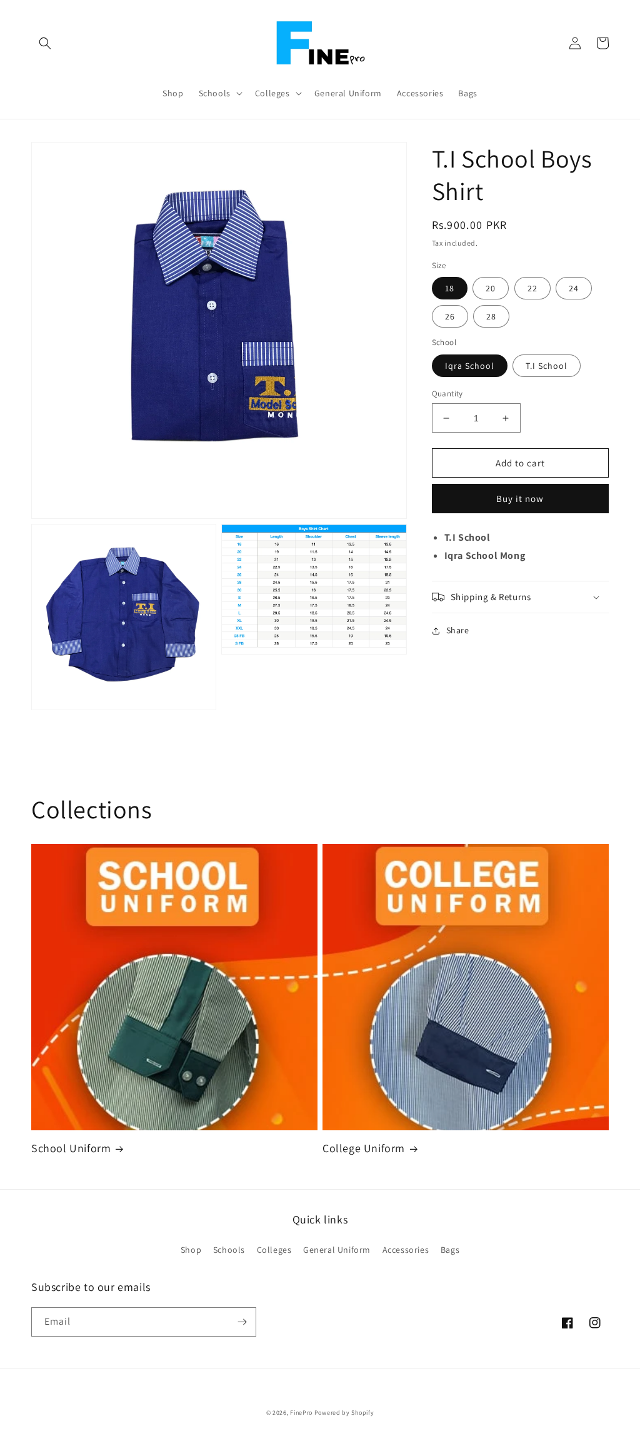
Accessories (405, 1249)
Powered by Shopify (344, 1412)
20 (491, 288)
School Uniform (71, 1148)
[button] (45, 43)
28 (491, 316)
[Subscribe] (242, 1322)
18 (449, 288)
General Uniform (337, 1249)
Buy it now (520, 499)
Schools (229, 1249)
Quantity (447, 393)
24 (574, 288)
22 (533, 288)
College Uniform (363, 1148)
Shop (191, 1249)
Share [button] (457, 630)
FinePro (301, 1412)
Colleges (274, 1249)
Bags (450, 1249)
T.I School (547, 365)
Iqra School (469, 365)
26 (450, 316)
